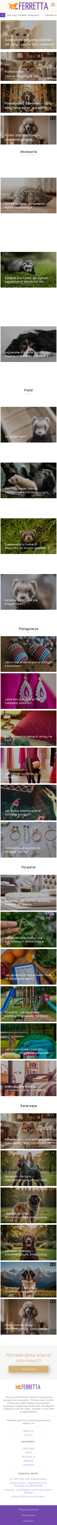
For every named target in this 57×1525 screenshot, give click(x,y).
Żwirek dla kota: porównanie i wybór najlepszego (25, 205)
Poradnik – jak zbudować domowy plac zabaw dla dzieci (26, 1014)
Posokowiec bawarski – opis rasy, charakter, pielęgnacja (28, 105)
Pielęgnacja (28, 629)
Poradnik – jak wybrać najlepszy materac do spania (27, 902)
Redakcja (28, 1431)
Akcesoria (28, 152)
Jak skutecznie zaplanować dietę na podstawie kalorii (28, 976)
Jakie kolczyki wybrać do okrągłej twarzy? (22, 849)
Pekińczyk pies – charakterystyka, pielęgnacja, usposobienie (28, 1484)
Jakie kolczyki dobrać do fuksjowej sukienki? (22, 701)
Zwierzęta (28, 1106)
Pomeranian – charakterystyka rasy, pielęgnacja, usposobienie (27, 74)
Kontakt (28, 1435)
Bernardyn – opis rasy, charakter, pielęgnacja (21, 1289)
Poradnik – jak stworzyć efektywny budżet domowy (28, 1491)
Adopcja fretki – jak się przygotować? (21, 601)
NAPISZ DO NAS (28, 1369)
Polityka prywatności (28, 1509)
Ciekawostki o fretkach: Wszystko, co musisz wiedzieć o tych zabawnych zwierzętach (27, 546)
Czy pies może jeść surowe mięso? (28, 1479)
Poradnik (28, 867)
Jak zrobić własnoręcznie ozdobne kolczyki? (23, 812)
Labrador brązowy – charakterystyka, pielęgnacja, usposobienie (26, 1252)
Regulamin (28, 1521)
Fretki (28, 390)
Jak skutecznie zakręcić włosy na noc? (28, 738)
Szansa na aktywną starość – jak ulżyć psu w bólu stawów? (30, 42)
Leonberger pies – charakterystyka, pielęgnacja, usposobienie (26, 1215)
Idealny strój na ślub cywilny (28, 1496)
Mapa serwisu (28, 1515)
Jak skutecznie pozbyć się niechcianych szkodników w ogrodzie (24, 939)
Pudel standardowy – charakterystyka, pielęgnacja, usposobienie (27, 137)
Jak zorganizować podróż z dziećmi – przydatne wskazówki (27, 1051)
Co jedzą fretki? (16, 436)
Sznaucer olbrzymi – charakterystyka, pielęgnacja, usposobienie (26, 1178)
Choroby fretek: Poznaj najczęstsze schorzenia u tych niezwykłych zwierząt (26, 490)
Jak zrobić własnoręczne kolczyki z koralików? (28, 664)
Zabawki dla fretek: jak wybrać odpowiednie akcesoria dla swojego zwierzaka (26, 279)
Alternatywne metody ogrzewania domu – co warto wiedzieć (25, 1088)
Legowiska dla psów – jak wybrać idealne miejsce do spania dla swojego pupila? (28, 354)
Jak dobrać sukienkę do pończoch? (21, 775)
